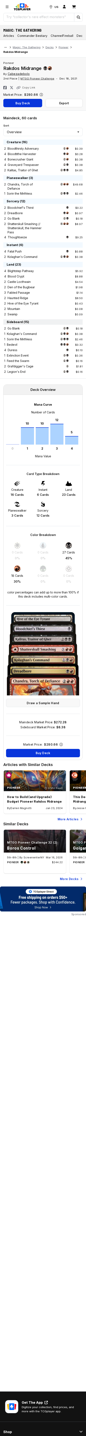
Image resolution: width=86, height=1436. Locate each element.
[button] (78, 17)
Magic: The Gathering (22, 30)
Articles (8, 35)
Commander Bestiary (32, 35)
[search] (39, 17)
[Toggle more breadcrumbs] (5, 47)
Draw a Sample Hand (43, 703)
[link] (22, 6)
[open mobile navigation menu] (7, 7)
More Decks (69, 879)
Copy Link (28, 87)
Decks (50, 47)
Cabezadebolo (19, 74)
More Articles (68, 819)
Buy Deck (22, 103)
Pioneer (63, 47)
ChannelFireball (62, 35)
